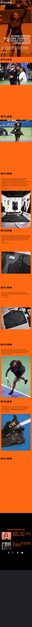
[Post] (13, 552)
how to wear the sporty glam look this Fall (16, 477)
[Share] (8, 552)
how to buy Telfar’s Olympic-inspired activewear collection (16, 480)
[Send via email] (22, 552)
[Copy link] (17, 552)
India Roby (4, 52)
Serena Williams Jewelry (17, 409)
